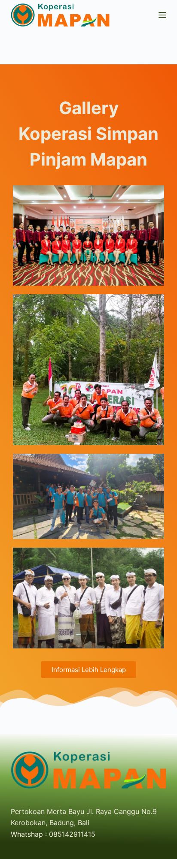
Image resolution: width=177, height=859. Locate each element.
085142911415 (72, 834)
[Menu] (162, 15)
